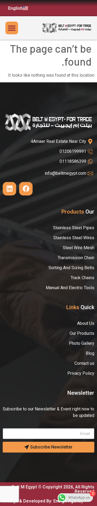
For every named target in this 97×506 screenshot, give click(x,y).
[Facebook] (26, 188)
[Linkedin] (9, 188)
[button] (11, 28)
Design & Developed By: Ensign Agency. (43, 501)
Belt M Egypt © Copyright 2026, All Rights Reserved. (53, 489)
